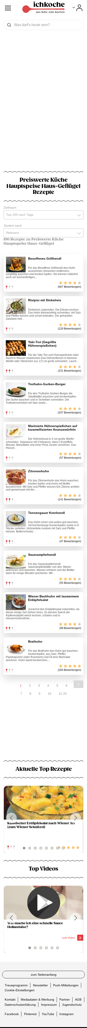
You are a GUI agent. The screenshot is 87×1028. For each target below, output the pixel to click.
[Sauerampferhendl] (16, 560)
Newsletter (40, 985)
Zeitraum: (10, 207)
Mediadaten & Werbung (37, 999)
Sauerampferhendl (42, 554)
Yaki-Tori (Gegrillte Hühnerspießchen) (42, 343)
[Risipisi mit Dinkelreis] (16, 306)
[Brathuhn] (16, 647)
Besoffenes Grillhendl (44, 258)
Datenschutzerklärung (20, 1004)
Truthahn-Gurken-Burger (47, 384)
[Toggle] (77, 7)
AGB (78, 999)
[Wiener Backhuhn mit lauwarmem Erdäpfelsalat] (16, 602)
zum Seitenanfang (43, 974)
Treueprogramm (16, 985)
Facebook (12, 1014)
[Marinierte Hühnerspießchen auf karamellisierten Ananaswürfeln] (16, 432)
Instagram (66, 1014)
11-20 (63, 693)
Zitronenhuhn (38, 471)
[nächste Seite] (78, 684)
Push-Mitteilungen (66, 985)
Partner (64, 999)
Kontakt (10, 999)
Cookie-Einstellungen (20, 990)
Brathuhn (35, 641)
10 (49, 693)
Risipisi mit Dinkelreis (44, 300)
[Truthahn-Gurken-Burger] (16, 390)
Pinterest (30, 1014)
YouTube (48, 1014)
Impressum (49, 1004)
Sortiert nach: (13, 225)
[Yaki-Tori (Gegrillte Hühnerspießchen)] (16, 348)
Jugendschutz (72, 1004)
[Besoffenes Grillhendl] (16, 264)
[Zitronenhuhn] (16, 477)
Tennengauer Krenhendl (46, 513)
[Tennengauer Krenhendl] (16, 519)
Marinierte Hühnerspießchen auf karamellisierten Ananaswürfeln (52, 427)
